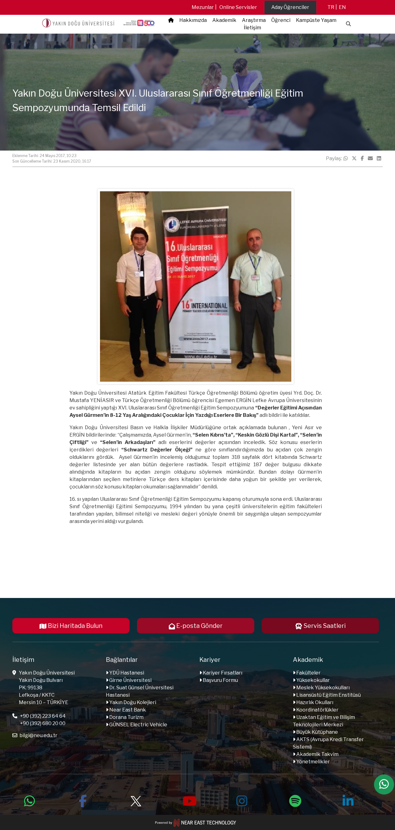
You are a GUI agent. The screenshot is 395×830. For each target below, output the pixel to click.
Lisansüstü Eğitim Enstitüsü (328, 695)
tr (330, 7)
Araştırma (254, 20)
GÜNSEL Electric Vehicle (137, 725)
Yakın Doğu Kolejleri (132, 702)
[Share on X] (354, 158)
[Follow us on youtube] (189, 800)
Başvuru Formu (220, 680)
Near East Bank (127, 710)
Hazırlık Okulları (314, 702)
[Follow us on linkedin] (348, 800)
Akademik (224, 20)
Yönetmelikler (312, 762)
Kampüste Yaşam (316, 20)
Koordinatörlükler (317, 710)
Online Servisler (238, 7)
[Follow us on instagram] (242, 800)
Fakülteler (308, 673)
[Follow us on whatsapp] (29, 800)
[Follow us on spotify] (295, 800)
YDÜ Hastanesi (126, 673)
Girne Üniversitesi (130, 680)
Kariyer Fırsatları (222, 673)
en (342, 7)
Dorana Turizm (125, 717)
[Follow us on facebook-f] (83, 800)
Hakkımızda (193, 20)
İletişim (252, 28)
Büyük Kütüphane (316, 732)
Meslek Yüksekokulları (322, 688)
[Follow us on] (136, 800)
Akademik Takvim (317, 754)
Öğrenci (280, 20)
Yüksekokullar (312, 680)
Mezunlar (203, 7)
